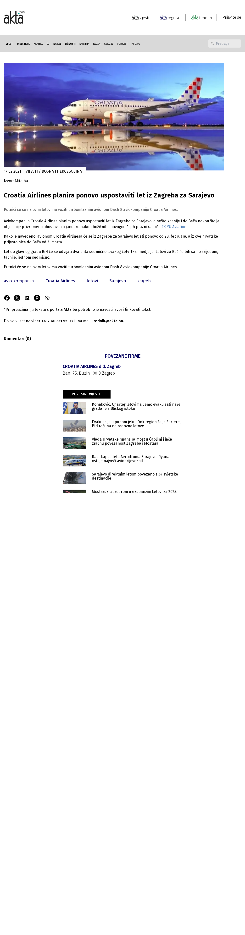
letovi (92, 281)
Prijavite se (232, 17)
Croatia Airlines (60, 281)
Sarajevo (117, 281)
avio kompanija (19, 281)
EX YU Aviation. (174, 226)
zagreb (144, 281)
